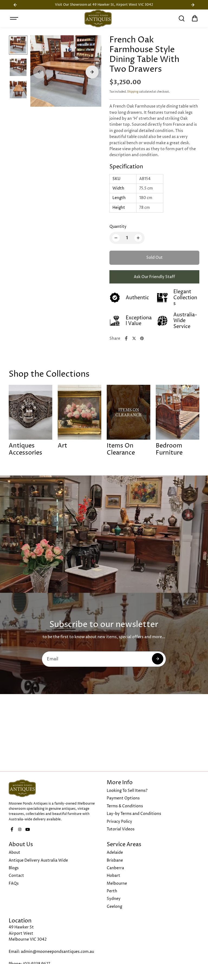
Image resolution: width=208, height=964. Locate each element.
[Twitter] (134, 338)
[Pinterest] (142, 338)
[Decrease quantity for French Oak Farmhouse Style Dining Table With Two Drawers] (116, 238)
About (14, 852)
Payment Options (123, 798)
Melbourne (117, 883)
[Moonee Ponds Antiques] (98, 18)
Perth (112, 891)
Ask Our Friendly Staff (154, 276)
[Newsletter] (157, 658)
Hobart (113, 875)
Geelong (114, 906)
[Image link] (55, 788)
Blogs (14, 868)
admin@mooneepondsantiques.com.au (57, 951)
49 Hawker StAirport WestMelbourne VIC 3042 (28, 933)
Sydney (114, 898)
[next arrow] (92, 71)
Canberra (115, 868)
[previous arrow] (39, 71)
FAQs (14, 883)
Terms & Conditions (125, 806)
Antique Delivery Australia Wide (38, 860)
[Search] (181, 18)
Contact (16, 875)
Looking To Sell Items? (127, 790)
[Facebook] (126, 338)
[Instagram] (20, 829)
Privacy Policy (119, 821)
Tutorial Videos (121, 829)
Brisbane (115, 860)
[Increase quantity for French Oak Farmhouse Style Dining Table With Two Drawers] (138, 238)
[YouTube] (27, 829)
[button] (195, 18)
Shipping (132, 92)
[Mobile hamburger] (15, 18)
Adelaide (115, 852)
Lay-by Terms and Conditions (134, 813)
